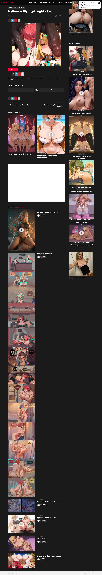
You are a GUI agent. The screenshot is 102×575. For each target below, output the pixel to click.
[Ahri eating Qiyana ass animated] (81, 233)
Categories (43, 2)
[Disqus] (36, 182)
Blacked (22, 78)
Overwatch (81, 110)
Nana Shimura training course (81, 74)
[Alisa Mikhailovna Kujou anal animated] (81, 134)
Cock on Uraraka (81, 222)
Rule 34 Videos (69, 2)
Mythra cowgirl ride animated (48, 212)
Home (30, 2)
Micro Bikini (49, 78)
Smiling (11, 79)
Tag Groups (52, 2)
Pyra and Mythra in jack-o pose (49, 556)
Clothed (42, 78)
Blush (36, 78)
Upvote (21, 90)
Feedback (91, 573)
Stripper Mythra (43, 538)
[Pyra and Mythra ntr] (21, 375)
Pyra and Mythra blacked (46, 517)
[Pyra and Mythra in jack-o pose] (21, 560)
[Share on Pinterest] (15, 20)
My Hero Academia (82, 71)
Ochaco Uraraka (87, 219)
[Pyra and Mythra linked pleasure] (21, 505)
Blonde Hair (29, 78)
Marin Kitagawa (81, 186)
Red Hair (61, 78)
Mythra (20, 207)
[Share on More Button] (19, 20)
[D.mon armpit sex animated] (81, 93)
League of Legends (79, 242)
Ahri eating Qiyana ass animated (81, 245)
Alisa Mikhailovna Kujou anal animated (81, 157)
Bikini (16, 78)
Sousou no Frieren (81, 189)
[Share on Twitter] (12, 20)
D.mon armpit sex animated (81, 113)
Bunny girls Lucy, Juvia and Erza (19, 154)
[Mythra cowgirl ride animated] (21, 230)
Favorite (60, 2)
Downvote (51, 90)
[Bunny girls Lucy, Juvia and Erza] (21, 133)
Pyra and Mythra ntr (44, 254)
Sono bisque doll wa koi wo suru (81, 187)
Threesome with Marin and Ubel (81, 192)
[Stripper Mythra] (21, 543)
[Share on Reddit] (9, 20)
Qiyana (87, 242)
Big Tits (11, 78)
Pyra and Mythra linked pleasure (49, 502)
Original (81, 154)
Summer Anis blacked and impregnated (47, 157)
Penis (56, 78)
